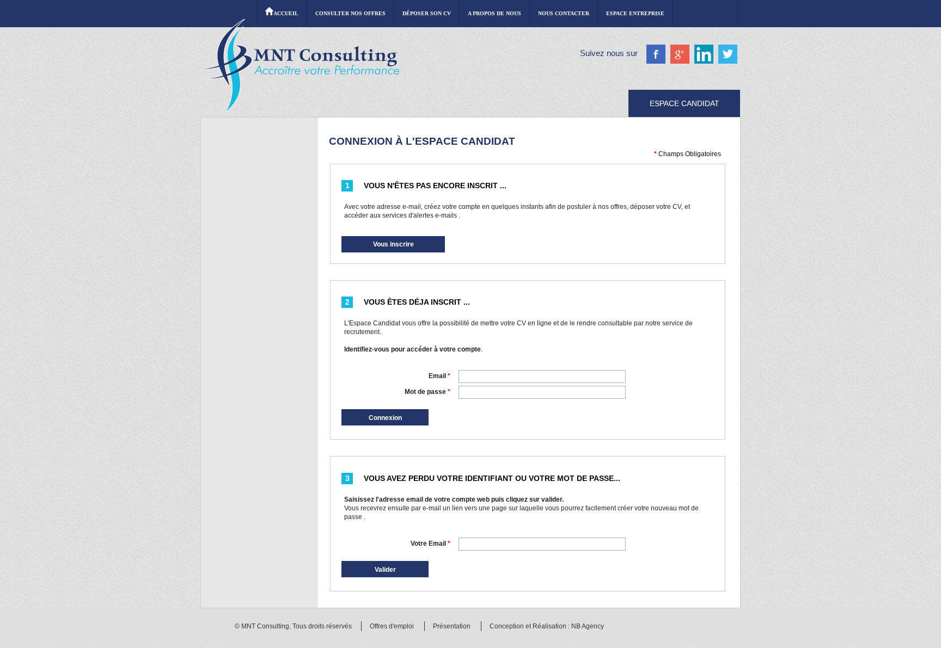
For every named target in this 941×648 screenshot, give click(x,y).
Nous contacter (563, 13)
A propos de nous (494, 13)
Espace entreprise (635, 13)
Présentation (452, 626)
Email (439, 376)
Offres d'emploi (392, 626)
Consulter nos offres (350, 13)
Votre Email (430, 543)
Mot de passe (427, 392)
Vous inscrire (393, 244)
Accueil (285, 13)
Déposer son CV (426, 13)
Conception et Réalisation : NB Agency (547, 626)
